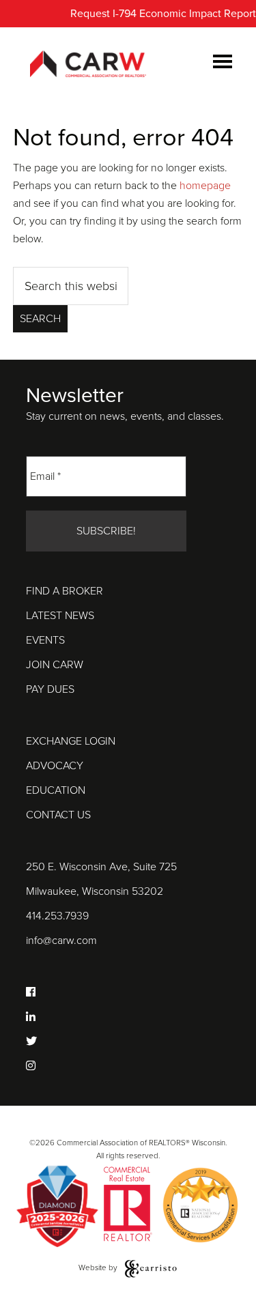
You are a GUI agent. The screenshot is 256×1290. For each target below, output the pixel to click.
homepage (205, 185)
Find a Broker (64, 591)
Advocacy (54, 766)
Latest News (60, 615)
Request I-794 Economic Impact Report (163, 13)
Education (55, 790)
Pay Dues (50, 689)
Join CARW (54, 665)
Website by (99, 1267)
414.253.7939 (57, 916)
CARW (88, 65)
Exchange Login (70, 741)
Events (45, 640)
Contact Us (58, 815)
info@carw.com (61, 940)
